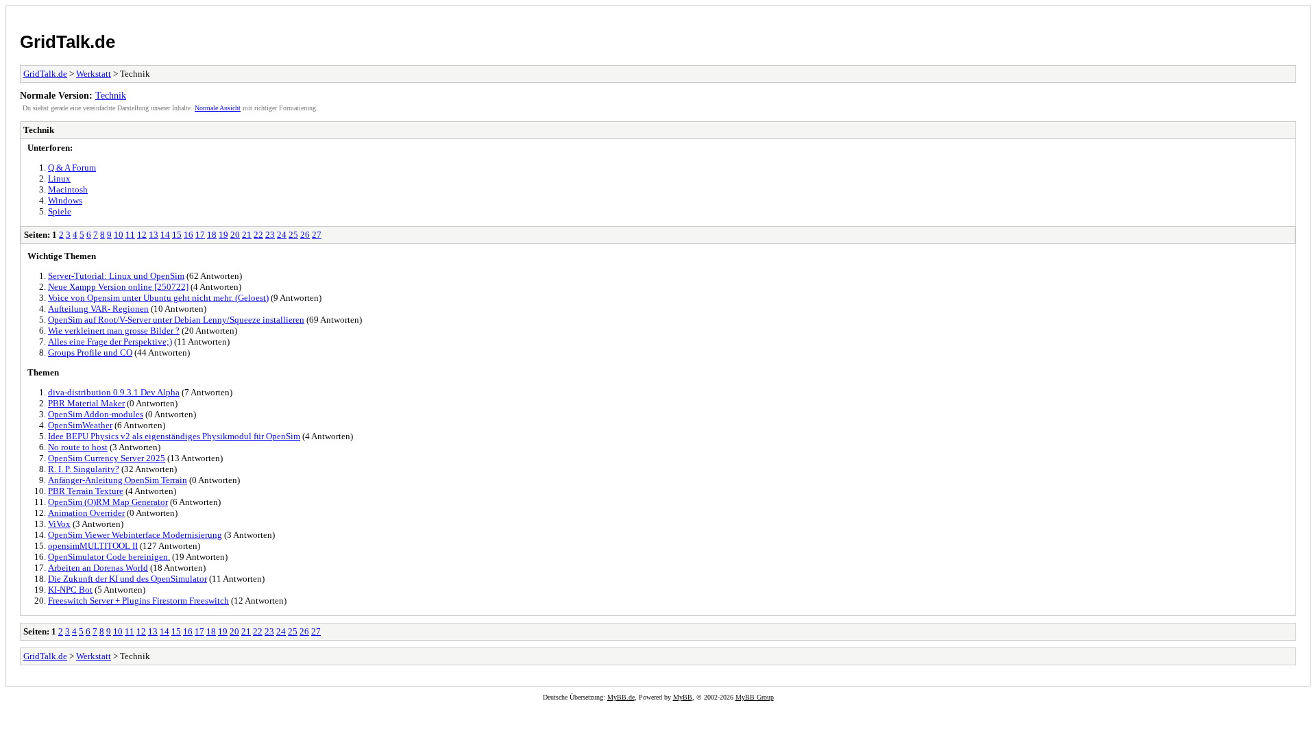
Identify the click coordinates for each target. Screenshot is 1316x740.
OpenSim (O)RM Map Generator (108, 502)
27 (316, 235)
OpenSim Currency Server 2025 (106, 458)
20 (235, 235)
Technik (110, 95)
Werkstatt (93, 74)
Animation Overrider (86, 513)
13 (153, 235)
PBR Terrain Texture (85, 491)
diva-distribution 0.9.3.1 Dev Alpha (114, 392)
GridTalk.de (67, 42)
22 (258, 235)
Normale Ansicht (218, 108)
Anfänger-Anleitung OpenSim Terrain (117, 480)
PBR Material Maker (86, 403)
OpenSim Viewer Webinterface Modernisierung (135, 535)
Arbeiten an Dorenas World (98, 568)
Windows (65, 200)
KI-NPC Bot (70, 589)
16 (188, 235)
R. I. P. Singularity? (83, 469)
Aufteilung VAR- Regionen (98, 309)
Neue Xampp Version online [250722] (118, 287)
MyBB (682, 697)
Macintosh (68, 189)
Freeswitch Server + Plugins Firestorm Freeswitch (138, 600)
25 (293, 235)
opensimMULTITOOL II (93, 546)
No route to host (78, 447)
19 (223, 235)
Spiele (59, 211)
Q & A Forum (72, 167)
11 (130, 235)
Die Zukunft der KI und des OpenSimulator (127, 579)
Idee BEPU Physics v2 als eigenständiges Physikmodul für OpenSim (174, 436)
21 (247, 235)
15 (177, 235)
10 (118, 235)
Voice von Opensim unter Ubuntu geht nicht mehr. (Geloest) (158, 298)
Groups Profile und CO (90, 352)
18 (212, 235)
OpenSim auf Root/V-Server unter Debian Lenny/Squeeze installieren (176, 319)
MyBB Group (754, 697)
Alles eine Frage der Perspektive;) (110, 341)
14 (165, 235)
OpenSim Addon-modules (95, 414)
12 (142, 235)
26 (305, 235)
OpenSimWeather (80, 425)
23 (270, 235)
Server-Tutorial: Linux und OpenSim (116, 276)
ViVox (59, 524)
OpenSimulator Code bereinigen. (109, 557)
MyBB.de (621, 697)
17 (200, 235)
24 (282, 235)
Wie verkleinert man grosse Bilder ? (114, 330)
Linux (59, 178)
